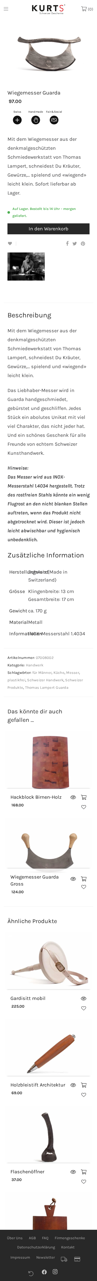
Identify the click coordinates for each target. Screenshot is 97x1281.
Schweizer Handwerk (45, 680)
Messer (72, 672)
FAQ (45, 1238)
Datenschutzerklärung (36, 1247)
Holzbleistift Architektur (37, 1085)
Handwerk (34, 665)
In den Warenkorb (48, 229)
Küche (58, 672)
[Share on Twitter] (74, 244)
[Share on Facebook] (67, 244)
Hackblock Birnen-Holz (35, 797)
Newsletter (45, 1257)
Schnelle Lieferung (66, 1259)
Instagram (58, 1272)
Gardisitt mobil (28, 998)
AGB (32, 1238)
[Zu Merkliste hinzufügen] (11, 244)
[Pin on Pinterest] (83, 244)
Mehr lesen (73, 797)
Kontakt (68, 1247)
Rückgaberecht (33, 1274)
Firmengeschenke (70, 1238)
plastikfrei (16, 680)
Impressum (20, 1257)
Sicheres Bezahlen (79, 1259)
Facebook (47, 1272)
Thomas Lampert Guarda (46, 687)
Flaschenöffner (27, 1172)
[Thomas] (27, 276)
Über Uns (15, 1238)
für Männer (42, 672)
